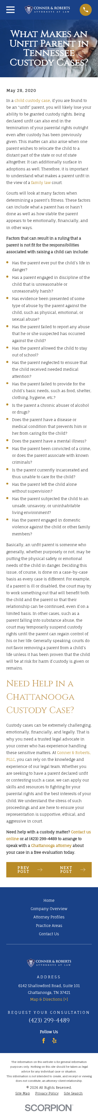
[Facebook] (43, 1040)
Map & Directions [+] (49, 999)
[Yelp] (54, 1040)
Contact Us (49, 933)
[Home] (47, 9)
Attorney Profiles (49, 917)
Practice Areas (49, 925)
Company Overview (49, 908)
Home (49, 900)
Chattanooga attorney (51, 845)
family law (41, 182)
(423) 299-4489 (49, 1020)
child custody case (32, 100)
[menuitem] (22, 1094)
